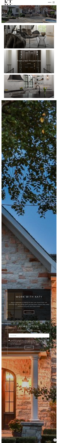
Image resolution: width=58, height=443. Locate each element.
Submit (29, 347)
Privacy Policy (18, 343)
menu (50, 2)
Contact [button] (29, 312)
